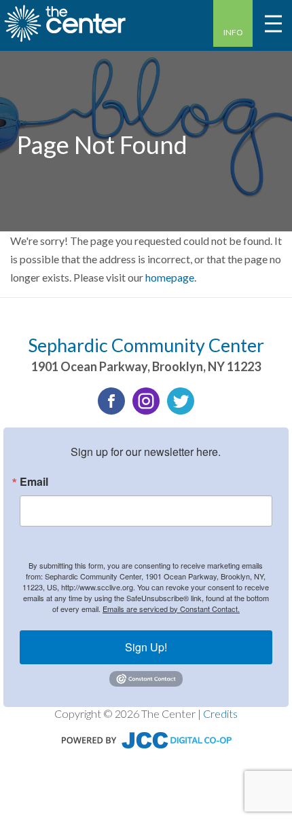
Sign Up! (146, 647)
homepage (169, 277)
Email (34, 481)
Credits (220, 713)
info (233, 32)
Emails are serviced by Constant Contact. (171, 608)
